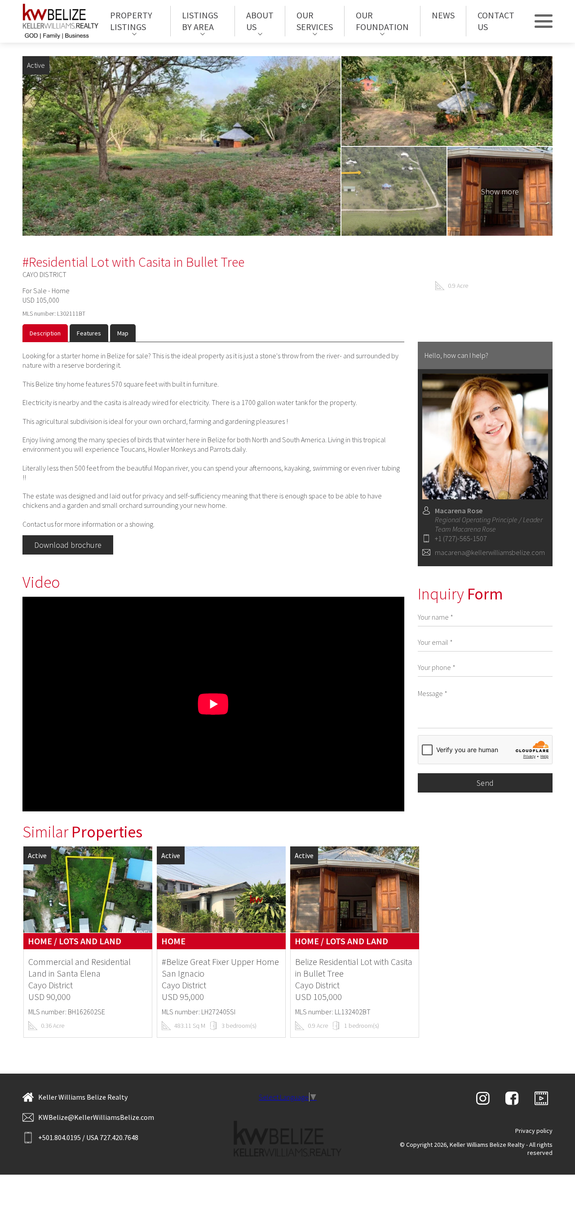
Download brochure (68, 545)
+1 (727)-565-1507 (461, 538)
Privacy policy (534, 1131)
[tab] (45, 333)
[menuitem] (135, 21)
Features (89, 333)
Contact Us (496, 21)
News (443, 15)
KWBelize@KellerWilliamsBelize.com (96, 1117)
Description (45, 333)
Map (122, 333)
